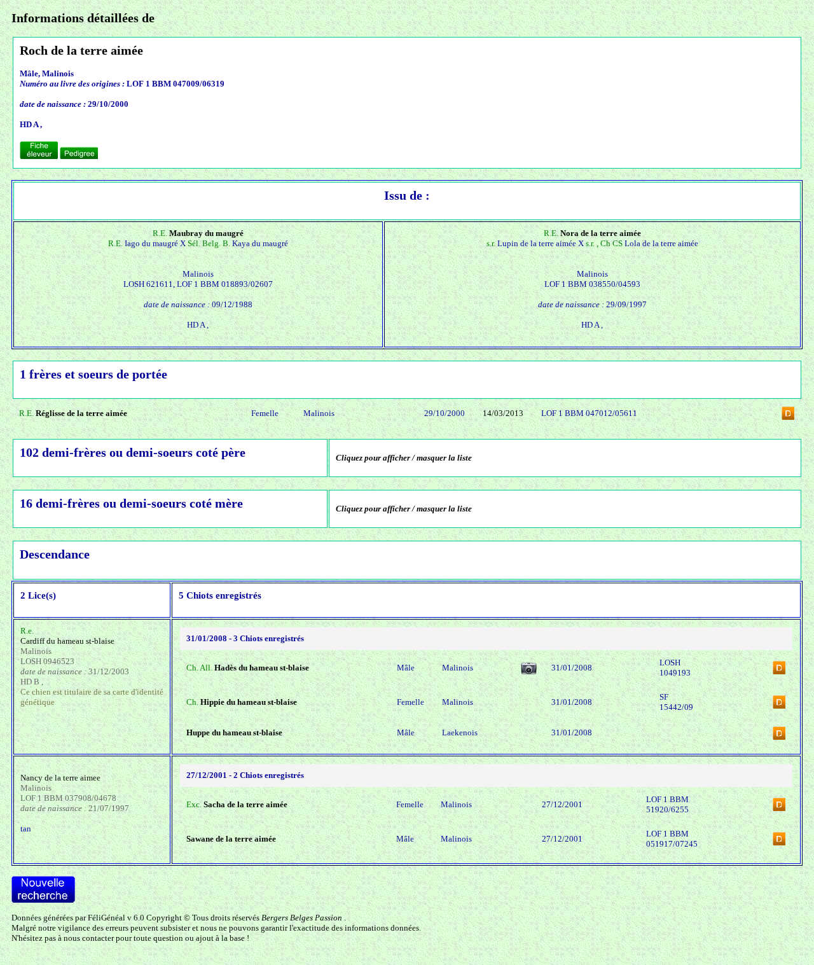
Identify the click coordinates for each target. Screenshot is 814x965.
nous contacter (89, 938)
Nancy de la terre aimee (60, 777)
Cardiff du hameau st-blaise (67, 641)
